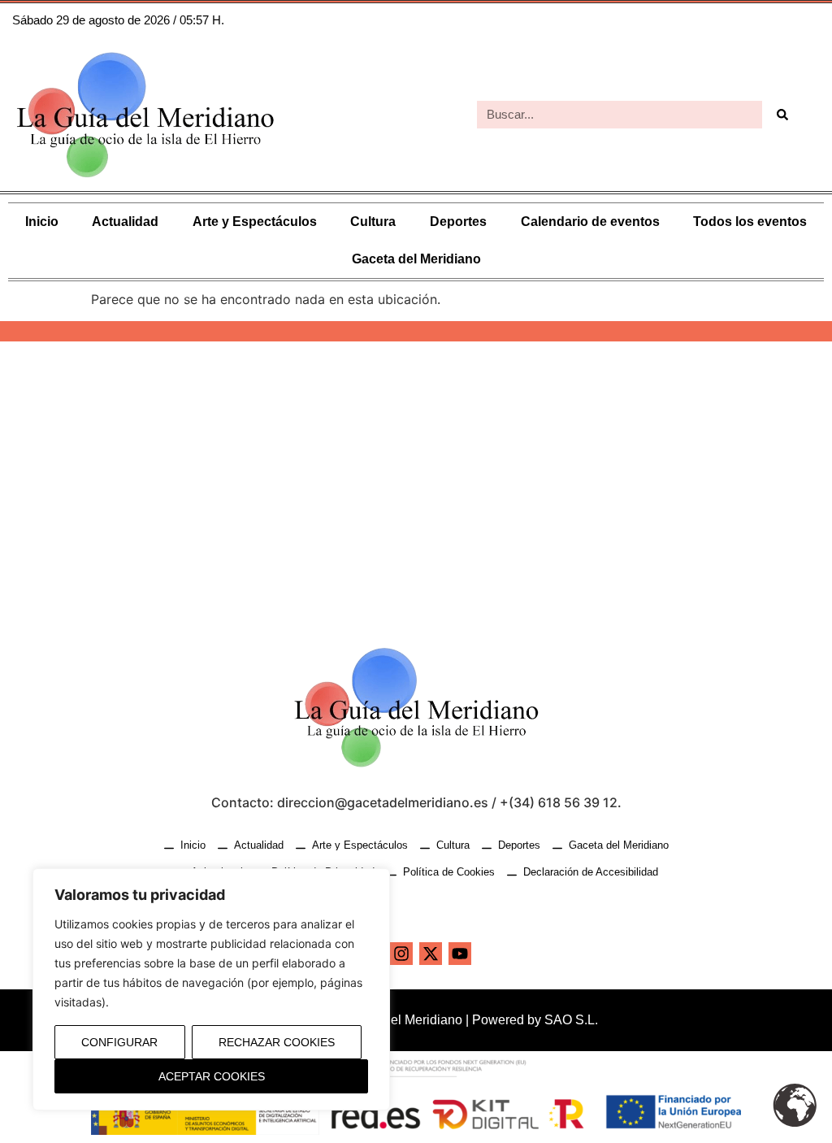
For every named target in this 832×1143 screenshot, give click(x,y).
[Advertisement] (416, 479)
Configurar (119, 1042)
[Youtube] (459, 953)
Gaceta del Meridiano (416, 259)
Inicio (41, 221)
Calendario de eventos (590, 221)
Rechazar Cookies (277, 1042)
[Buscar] (782, 114)
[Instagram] (401, 953)
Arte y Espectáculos (255, 221)
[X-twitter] (430, 953)
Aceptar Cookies (211, 1076)
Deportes (458, 221)
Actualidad (125, 221)
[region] (211, 989)
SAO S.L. (571, 1020)
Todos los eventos (750, 221)
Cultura (373, 221)
